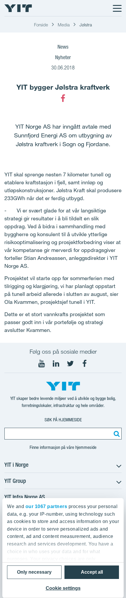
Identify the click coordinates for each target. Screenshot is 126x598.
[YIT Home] (18, 8)
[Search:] (115, 433)
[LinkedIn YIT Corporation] (56, 363)
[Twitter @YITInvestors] (70, 363)
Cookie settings (63, 588)
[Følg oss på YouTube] (41, 363)
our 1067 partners (46, 506)
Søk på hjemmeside (63, 419)
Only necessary (34, 572)
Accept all (92, 572)
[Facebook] (63, 98)
